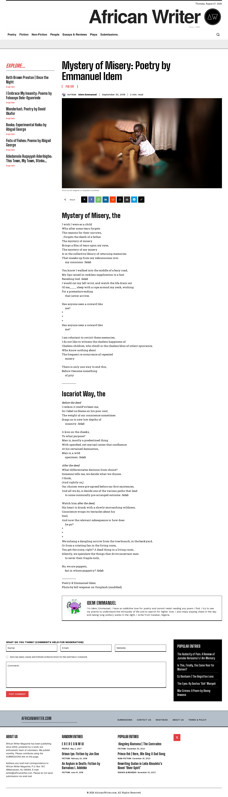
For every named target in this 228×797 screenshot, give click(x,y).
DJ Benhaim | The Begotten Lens (195, 676)
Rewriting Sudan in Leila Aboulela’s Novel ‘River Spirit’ (140, 765)
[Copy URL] (141, 199)
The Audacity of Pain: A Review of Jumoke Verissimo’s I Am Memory (196, 656)
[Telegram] (134, 199)
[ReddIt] (113, 199)
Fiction (66, 758)
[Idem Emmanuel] (64, 95)
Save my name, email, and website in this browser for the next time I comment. (48, 656)
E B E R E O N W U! (73, 744)
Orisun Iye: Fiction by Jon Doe (80, 754)
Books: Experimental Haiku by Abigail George (26, 126)
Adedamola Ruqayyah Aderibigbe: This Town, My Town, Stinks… (29, 158)
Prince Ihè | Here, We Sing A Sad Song (141, 754)
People (65, 749)
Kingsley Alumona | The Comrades (139, 744)
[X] (84, 199)
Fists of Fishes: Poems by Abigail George (28, 142)
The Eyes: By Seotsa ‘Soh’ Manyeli (196, 683)
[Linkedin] (106, 199)
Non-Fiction (124, 758)
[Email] (120, 199)
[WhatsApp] (98, 199)
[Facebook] (91, 199)
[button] (218, 34)
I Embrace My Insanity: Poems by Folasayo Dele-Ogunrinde (29, 95)
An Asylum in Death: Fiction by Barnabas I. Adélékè (81, 765)
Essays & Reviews (127, 772)
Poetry (10, 87)
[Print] (127, 199)
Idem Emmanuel (87, 94)
